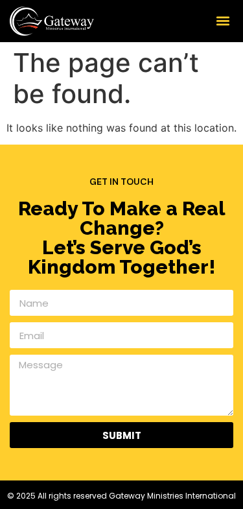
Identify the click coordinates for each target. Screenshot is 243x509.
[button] (222, 21)
